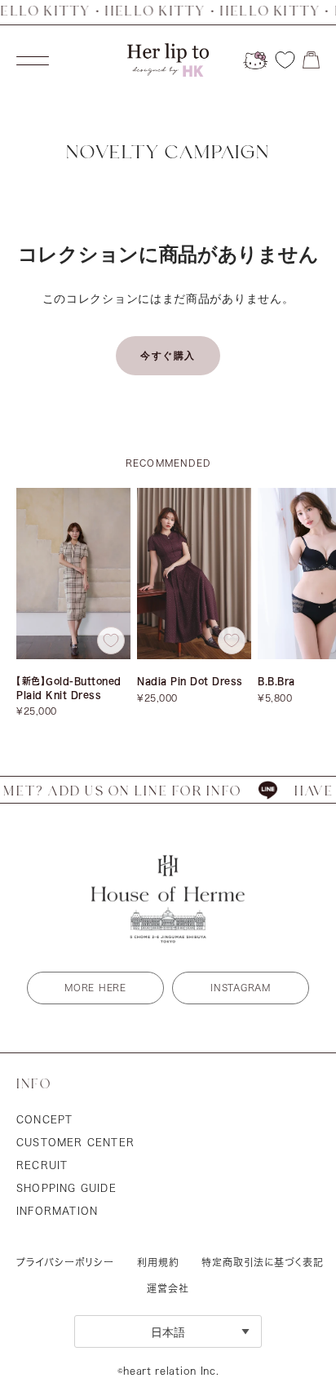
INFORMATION (57, 1211)
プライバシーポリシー (65, 1262)
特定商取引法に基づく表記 (262, 1262)
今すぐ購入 (168, 355)
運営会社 (168, 1288)
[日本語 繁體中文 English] (168, 1331)
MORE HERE (95, 987)
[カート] (311, 60)
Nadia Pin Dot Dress (190, 680)
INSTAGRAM (240, 987)
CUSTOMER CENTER (75, 1142)
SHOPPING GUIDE (66, 1188)
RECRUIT (42, 1165)
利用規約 (158, 1262)
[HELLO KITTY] (255, 60)
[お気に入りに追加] (110, 640)
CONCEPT (44, 1119)
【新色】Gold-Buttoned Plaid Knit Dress (69, 687)
